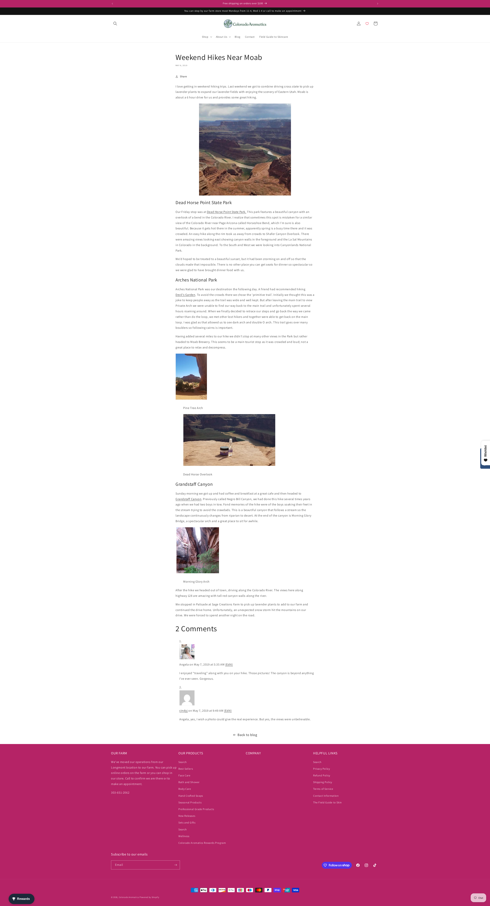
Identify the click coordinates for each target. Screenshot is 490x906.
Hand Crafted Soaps (190, 795)
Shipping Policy (322, 782)
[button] (115, 23)
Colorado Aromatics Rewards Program (202, 843)
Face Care (184, 775)
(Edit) (229, 664)
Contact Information (326, 795)
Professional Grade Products (196, 809)
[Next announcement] (377, 3)
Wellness (183, 836)
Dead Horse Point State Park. (226, 212)
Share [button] (183, 76)
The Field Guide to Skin (327, 802)
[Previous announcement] (112, 3)
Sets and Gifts (186, 822)
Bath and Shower (189, 782)
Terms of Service (323, 789)
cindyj (183, 711)
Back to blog (247, 735)
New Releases (186, 816)
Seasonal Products (190, 802)
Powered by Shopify (149, 897)
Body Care (184, 789)
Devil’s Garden (185, 295)
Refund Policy (321, 775)
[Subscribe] (175, 864)
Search (182, 762)
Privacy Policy (321, 768)
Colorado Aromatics (129, 897)
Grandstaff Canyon (188, 499)
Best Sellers (185, 768)
